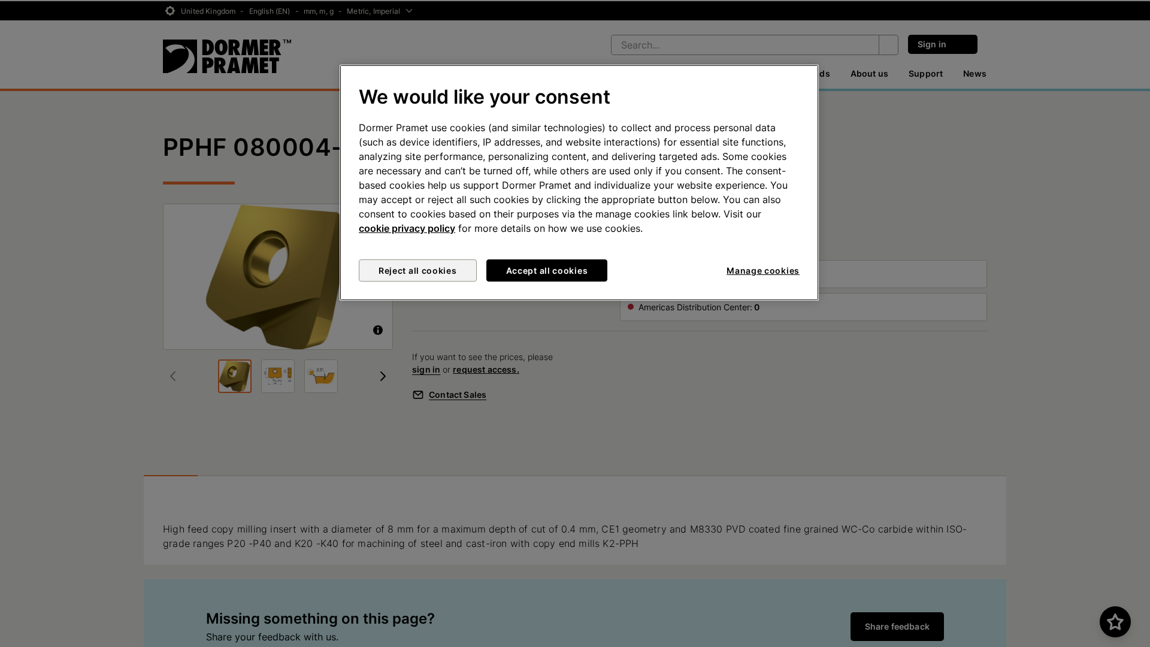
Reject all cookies (418, 270)
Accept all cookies (547, 270)
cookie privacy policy (407, 228)
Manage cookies (763, 270)
